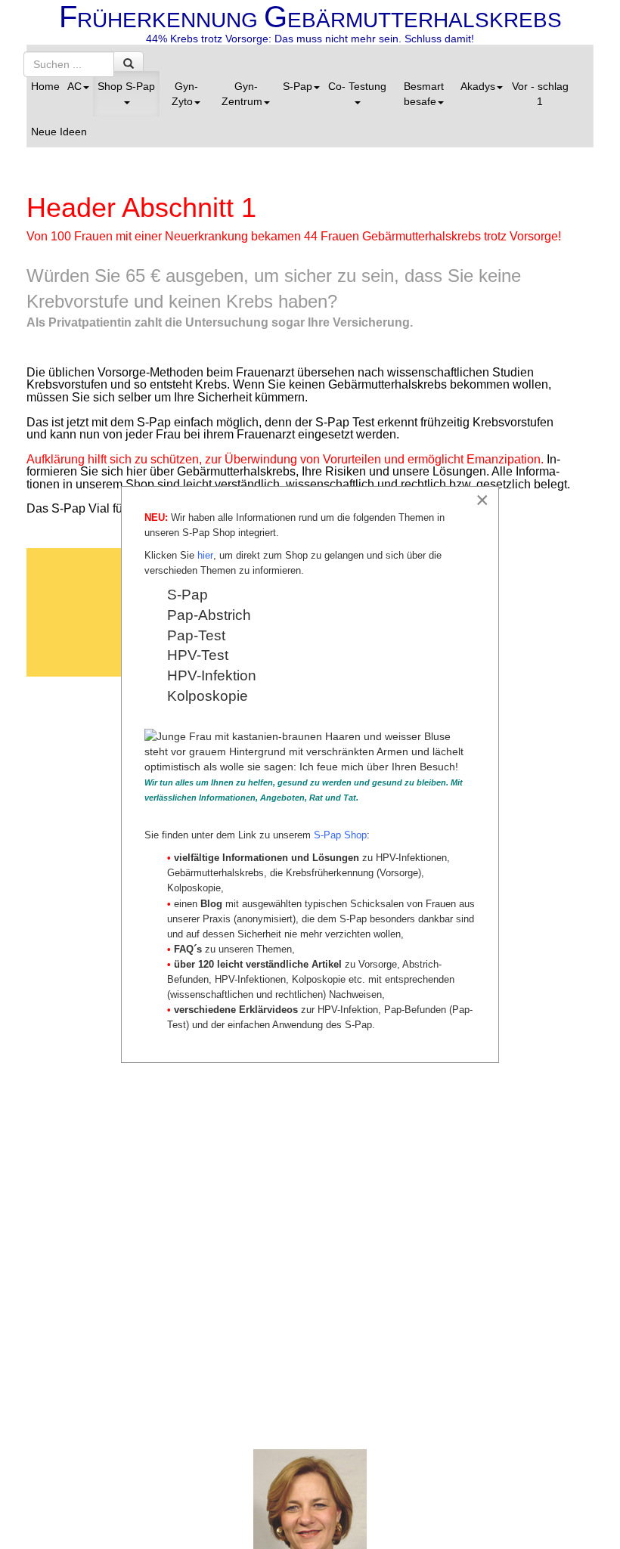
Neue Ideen (59, 131)
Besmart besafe (424, 93)
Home (45, 86)
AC (74, 86)
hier (205, 555)
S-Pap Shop (340, 835)
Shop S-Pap (126, 86)
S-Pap (297, 86)
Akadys (477, 86)
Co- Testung (357, 86)
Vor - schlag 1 (540, 93)
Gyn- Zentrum (242, 93)
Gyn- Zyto (185, 93)
